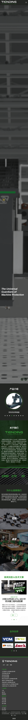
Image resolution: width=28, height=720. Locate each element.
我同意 (14, 718)
